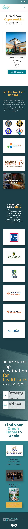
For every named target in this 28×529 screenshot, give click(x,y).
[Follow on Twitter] (25, 1)
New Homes (14, 459)
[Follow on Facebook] (22, 1)
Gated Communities (14, 464)
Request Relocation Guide (14, 505)
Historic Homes (14, 462)
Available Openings (14, 72)
